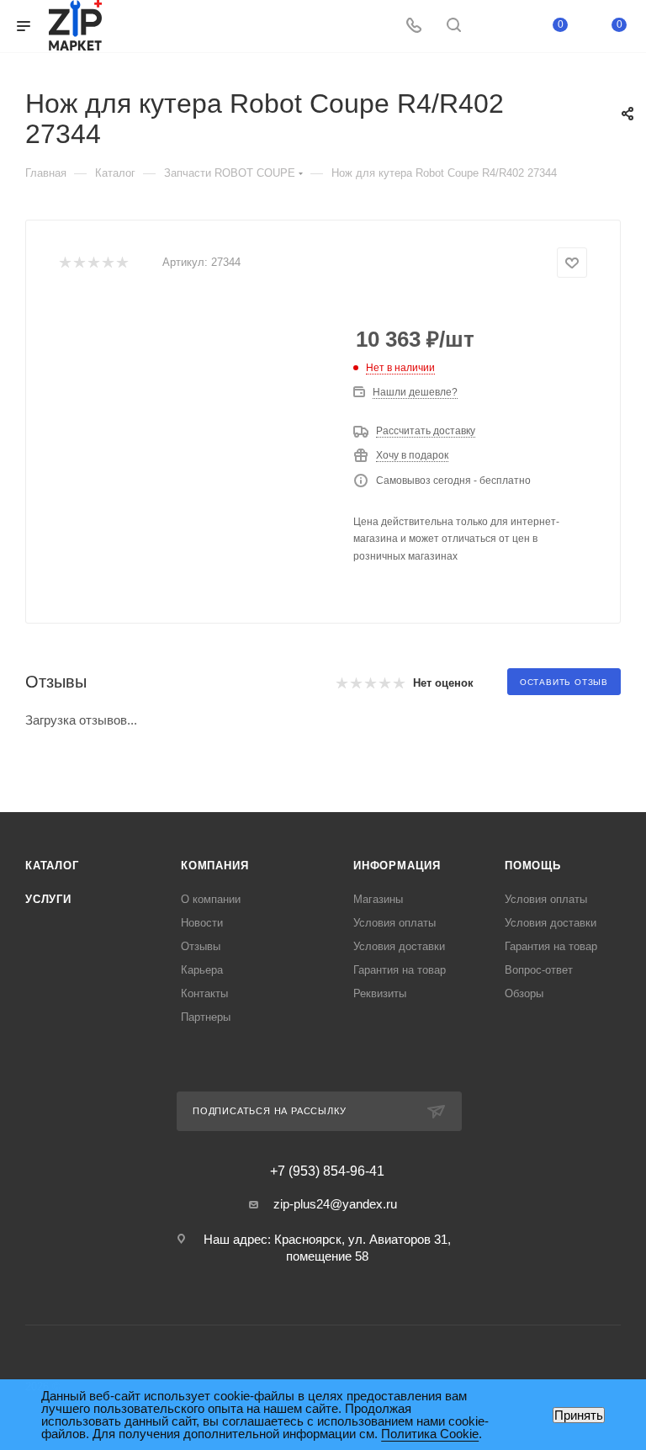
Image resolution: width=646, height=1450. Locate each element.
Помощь (533, 865)
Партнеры (205, 1017)
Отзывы (200, 946)
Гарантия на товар (399, 970)
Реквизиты (379, 993)
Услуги (48, 899)
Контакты (204, 993)
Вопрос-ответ (539, 970)
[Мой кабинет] (493, 26)
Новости (202, 922)
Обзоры (524, 993)
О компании (211, 899)
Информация (397, 865)
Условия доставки (399, 946)
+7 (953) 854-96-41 (327, 1171)
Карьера (202, 970)
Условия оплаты (394, 922)
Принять (578, 1415)
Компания (214, 865)
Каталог (52, 865)
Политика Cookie (430, 1433)
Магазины (378, 899)
